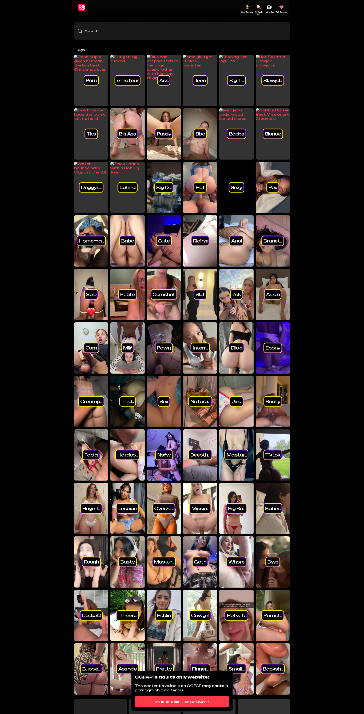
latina (127, 187)
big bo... (236, 508)
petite (127, 294)
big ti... (236, 80)
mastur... (236, 455)
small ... (237, 669)
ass (164, 80)
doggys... (91, 187)
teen (200, 80)
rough (91, 562)
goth (200, 562)
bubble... (91, 669)
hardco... (127, 455)
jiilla (236, 401)
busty (127, 562)
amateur (127, 80)
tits (91, 134)
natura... (200, 401)
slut (200, 294)
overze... (163, 508)
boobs (236, 134)
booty (272, 401)
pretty (164, 669)
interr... (200, 348)
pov (272, 187)
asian (273, 294)
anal (236, 241)
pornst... (272, 615)
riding (200, 241)
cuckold (91, 615)
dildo (236, 348)
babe (127, 241)
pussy (164, 134)
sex (163, 401)
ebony (272, 348)
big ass (127, 134)
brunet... (272, 241)
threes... (127, 615)
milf (127, 348)
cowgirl (200, 615)
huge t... (91, 508)
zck (236, 294)
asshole (127, 669)
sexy (236, 187)
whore (236, 562)
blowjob (272, 80)
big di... (163, 187)
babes (273, 508)
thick (127, 401)
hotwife (236, 615)
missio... (200, 508)
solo (91, 294)
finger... (200, 669)
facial (91, 455)
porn (91, 80)
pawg (164, 348)
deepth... (200, 455)
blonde (273, 134)
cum (91, 348)
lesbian (127, 508)
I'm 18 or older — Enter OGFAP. (182, 701)
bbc (200, 134)
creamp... (91, 401)
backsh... (273, 669)
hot (200, 187)
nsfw (164, 455)
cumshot (164, 294)
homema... (91, 241)
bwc (272, 562)
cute (164, 241)
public (164, 615)
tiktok (272, 455)
